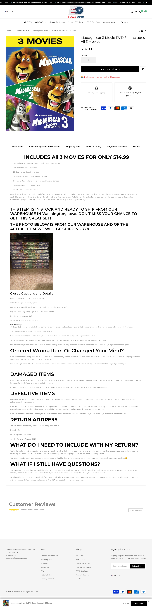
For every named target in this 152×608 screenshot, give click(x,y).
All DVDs (79, 556)
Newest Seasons (82, 575)
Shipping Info (73, 146)
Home (8, 31)
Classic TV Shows (83, 563)
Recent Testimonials (49, 556)
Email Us (44, 563)
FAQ (43, 571)
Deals (78, 579)
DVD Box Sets (82, 571)
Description (17, 146)
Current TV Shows (83, 567)
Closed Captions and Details (44, 146)
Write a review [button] (136, 510)
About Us (45, 567)
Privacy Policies (47, 579)
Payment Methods (117, 146)
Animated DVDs (22, 31)
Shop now (139, 603)
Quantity (84, 55)
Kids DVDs (80, 560)
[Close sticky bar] (149, 601)
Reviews (137, 146)
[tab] (15, 325)
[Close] (146, 2)
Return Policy (93, 146)
